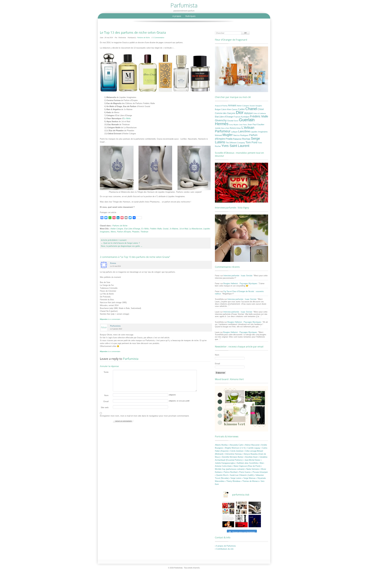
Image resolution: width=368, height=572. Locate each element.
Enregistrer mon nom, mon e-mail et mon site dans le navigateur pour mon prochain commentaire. (144, 416)
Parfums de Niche (143, 37)
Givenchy (221, 120)
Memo (113, 232)
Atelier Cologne (116, 229)
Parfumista (130, 359)
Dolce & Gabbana (259, 113)
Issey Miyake (233, 124)
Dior (240, 112)
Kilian (238, 128)
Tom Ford (251, 142)
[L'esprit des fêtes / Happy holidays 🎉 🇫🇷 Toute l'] (228, 508)
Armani (232, 105)
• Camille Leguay (253, 448)
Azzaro (252, 106)
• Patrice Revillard (230, 472)
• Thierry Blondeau (233, 481)
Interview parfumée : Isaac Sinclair (237, 275)
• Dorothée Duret (251, 457)
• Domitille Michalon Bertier (232, 457)
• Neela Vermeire (252, 469)
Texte (106, 372)
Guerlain (247, 119)
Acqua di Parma (221, 106)
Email (106, 401)
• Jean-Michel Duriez (252, 460)
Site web (105, 407)
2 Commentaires (158, 37)
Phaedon (135, 232)
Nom (106, 395)
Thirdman (144, 232)
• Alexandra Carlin (236, 445)
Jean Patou (243, 124)
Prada (229, 138)
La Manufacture (195, 229)
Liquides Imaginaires (259, 132)
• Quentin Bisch (222, 475)
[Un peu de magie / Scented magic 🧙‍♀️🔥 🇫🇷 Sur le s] (228, 521)
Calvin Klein (226, 109)
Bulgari (218, 109)
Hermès (222, 124)
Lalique (234, 131)
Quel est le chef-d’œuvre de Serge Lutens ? (120, 243)
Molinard (218, 135)
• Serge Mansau (249, 478)
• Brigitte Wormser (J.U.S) (235, 448)
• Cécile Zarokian (236, 451)
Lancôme (244, 131)
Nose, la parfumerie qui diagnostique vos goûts (121, 246)
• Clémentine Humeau (233, 454)
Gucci (236, 121)
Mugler (228, 135)
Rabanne (237, 139)
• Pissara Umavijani (259, 472)
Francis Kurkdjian (241, 117)
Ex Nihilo (127, 118)
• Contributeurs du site (224, 549)
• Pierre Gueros (244, 472)
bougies (259, 106)
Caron (234, 109)
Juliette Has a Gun (222, 128)
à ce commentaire (110, 319)
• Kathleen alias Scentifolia (246, 463)
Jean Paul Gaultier (256, 124)
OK (245, 33)
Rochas (246, 138)
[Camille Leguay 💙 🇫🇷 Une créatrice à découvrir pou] (255, 521)
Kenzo (233, 128)
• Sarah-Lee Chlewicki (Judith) (241, 475)
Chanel (251, 109)
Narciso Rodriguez (241, 135)
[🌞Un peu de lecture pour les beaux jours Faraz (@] (255, 508)
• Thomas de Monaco (250, 481)
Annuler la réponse (109, 366)
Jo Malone (173, 229)
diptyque (248, 113)
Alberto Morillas (221, 445)
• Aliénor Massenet (252, 445)
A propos (176, 16)
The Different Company (235, 143)
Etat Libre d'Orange (132, 229)
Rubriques (190, 16)
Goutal (165, 229)
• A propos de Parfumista (225, 546)
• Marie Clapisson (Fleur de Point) (246, 466)
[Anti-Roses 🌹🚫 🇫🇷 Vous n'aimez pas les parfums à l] (241, 521)
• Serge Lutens (235, 478)
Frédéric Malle (156, 229)
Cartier (241, 109)
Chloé (261, 109)
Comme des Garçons (225, 113)
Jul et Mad (183, 229)
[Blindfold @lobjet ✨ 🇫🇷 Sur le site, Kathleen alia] (241, 508)
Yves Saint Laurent (235, 146)
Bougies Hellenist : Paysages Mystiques (240, 283)
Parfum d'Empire (124, 232)
